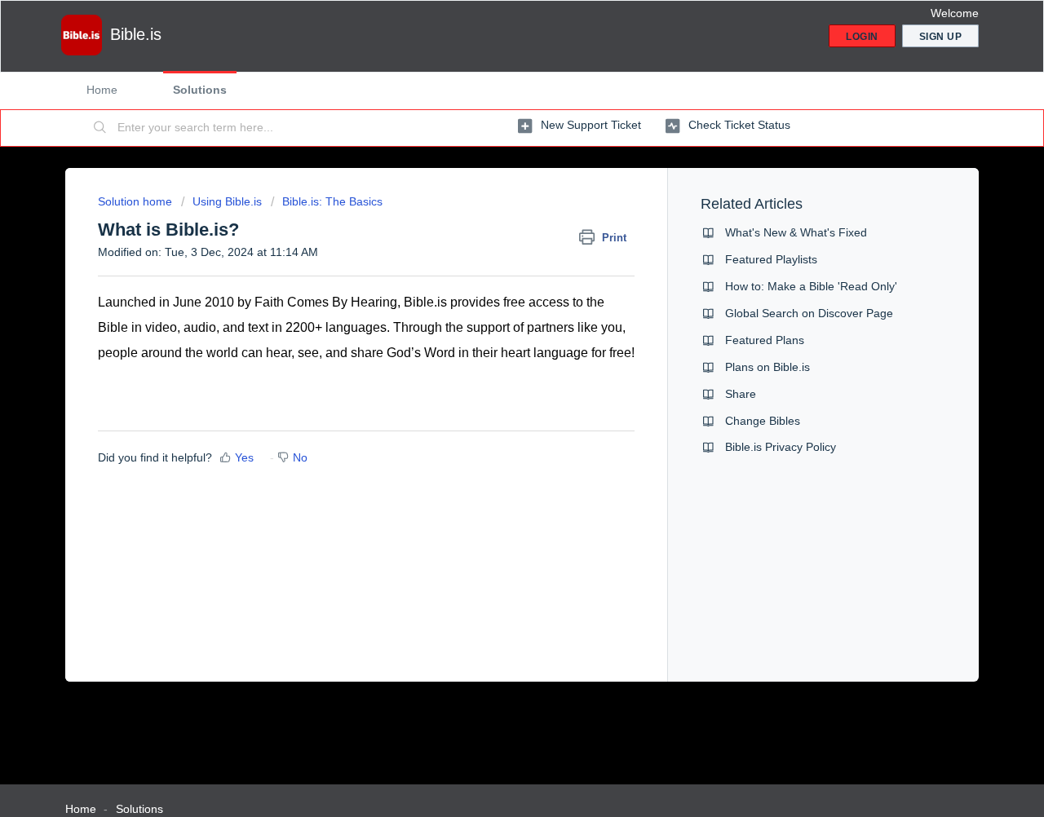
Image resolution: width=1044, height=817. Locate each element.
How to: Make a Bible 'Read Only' (811, 286)
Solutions (200, 89)
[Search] (100, 128)
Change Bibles (762, 420)
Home (101, 89)
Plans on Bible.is (767, 366)
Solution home (136, 201)
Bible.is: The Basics (332, 201)
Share (740, 393)
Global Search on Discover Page (809, 313)
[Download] (492, 192)
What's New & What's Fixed (796, 232)
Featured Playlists (771, 259)
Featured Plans (764, 340)
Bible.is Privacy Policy (780, 446)
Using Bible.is (227, 201)
